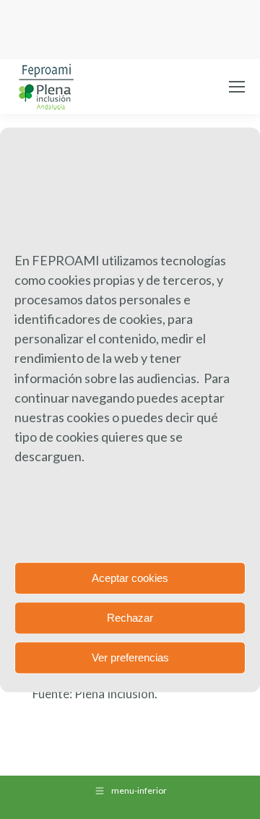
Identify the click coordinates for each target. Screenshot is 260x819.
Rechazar (130, 618)
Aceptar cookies (130, 578)
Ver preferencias (130, 657)
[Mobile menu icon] (237, 86)
